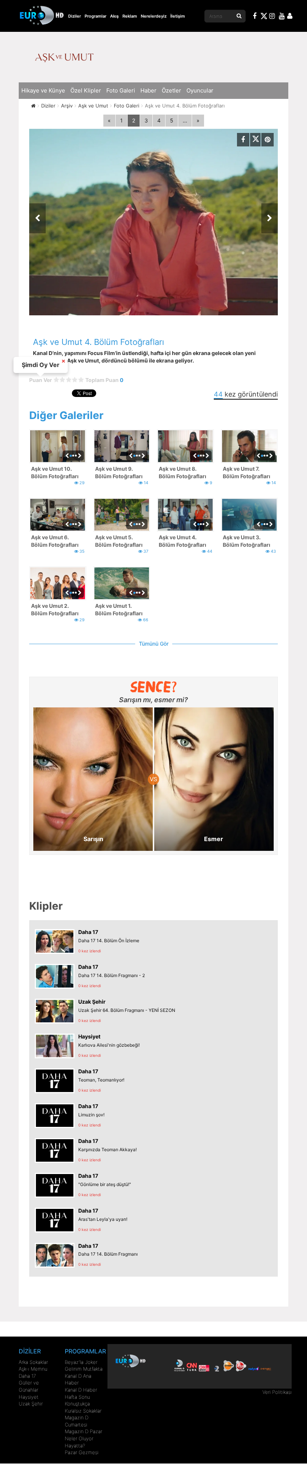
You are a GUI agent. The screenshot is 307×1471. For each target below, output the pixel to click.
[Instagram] (272, 16)
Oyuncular (199, 90)
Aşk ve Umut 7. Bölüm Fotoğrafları (246, 472)
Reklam (129, 16)
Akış (114, 16)
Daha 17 (27, 1376)
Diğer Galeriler (66, 415)
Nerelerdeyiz (154, 16)
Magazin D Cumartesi (76, 1421)
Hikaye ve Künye (43, 90)
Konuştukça (77, 1404)
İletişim (177, 16)
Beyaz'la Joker (81, 1362)
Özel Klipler (85, 90)
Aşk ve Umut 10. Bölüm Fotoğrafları (55, 472)
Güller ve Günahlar (29, 1386)
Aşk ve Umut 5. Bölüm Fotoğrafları (119, 541)
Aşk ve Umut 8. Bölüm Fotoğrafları (182, 472)
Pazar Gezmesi (81, 1452)
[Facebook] (255, 16)
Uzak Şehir (31, 1404)
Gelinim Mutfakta (84, 1369)
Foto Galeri (120, 90)
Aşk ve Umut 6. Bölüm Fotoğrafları (55, 541)
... (185, 120)
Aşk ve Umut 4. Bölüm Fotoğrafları (182, 541)
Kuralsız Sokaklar (83, 1411)
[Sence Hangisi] (153, 687)
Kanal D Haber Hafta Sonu (81, 1393)
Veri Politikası (277, 1392)
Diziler (74, 16)
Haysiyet (29, 1397)
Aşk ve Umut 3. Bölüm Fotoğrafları (246, 541)
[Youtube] (282, 16)
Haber (148, 90)
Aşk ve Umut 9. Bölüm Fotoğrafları (119, 472)
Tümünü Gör (153, 643)
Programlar (95, 16)
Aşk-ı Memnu (33, 1369)
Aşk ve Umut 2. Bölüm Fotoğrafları (55, 609)
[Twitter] (263, 17)
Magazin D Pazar (83, 1431)
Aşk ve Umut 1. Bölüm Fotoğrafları (119, 609)
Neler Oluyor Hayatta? (79, 1442)
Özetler (171, 90)
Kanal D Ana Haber (78, 1379)
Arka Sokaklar (33, 1362)
